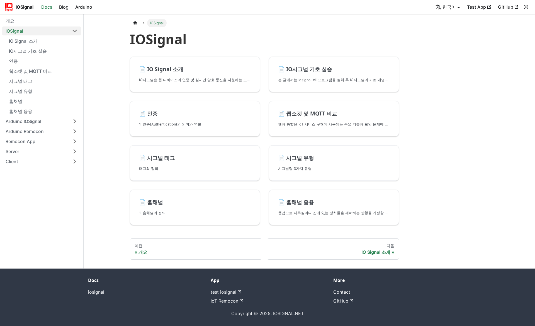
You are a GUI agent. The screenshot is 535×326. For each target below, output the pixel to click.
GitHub (505, 7)
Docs (46, 7)
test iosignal (223, 292)
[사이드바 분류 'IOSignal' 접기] (75, 30)
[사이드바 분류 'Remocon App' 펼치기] (75, 141)
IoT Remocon (224, 301)
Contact (341, 292)
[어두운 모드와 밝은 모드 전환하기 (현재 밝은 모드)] (526, 7)
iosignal (96, 292)
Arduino (83, 7)
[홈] (135, 23)
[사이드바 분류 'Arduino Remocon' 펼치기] (75, 131)
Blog (64, 7)
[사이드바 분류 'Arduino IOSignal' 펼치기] (75, 121)
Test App (476, 7)
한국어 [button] (449, 7)
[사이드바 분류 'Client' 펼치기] (75, 161)
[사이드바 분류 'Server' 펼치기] (75, 151)
